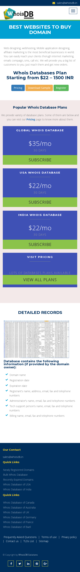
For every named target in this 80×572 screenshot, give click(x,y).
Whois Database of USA (17, 484)
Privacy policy (69, 537)
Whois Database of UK (16, 512)
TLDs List (29, 541)
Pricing (18, 88)
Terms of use (49, 537)
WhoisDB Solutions (28, 554)
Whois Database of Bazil (17, 527)
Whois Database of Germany (19, 517)
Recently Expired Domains (18, 479)
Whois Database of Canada (18, 502)
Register (61, 88)
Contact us (12, 541)
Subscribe (40, 159)
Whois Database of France (18, 522)
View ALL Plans (40, 279)
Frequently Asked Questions (20, 537)
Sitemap (43, 541)
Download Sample (39, 88)
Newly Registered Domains (18, 470)
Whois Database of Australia (19, 507)
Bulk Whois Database (15, 474)
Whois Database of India (17, 489)
